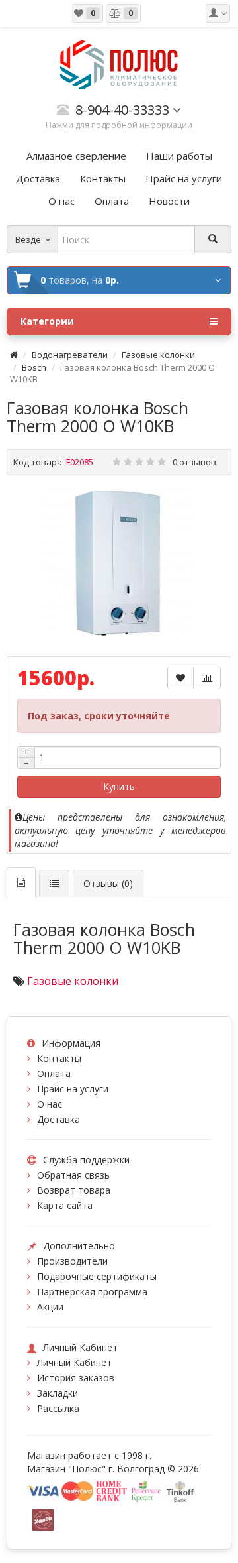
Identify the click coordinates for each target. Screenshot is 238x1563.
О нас (49, 1104)
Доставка (58, 1119)
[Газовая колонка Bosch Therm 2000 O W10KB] (119, 564)
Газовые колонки (158, 355)
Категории (47, 321)
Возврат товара (73, 1190)
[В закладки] (180, 678)
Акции (50, 1307)
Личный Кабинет (74, 1362)
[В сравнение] (207, 678)
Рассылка (58, 1408)
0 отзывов (194, 462)
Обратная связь (73, 1175)
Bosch (34, 367)
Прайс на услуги (72, 1088)
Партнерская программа (92, 1291)
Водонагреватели (70, 355)
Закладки (57, 1393)
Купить (119, 786)
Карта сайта (65, 1205)
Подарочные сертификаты (97, 1276)
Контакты (59, 1058)
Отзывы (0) (108, 883)
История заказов (75, 1377)
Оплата (54, 1073)
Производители (72, 1261)
